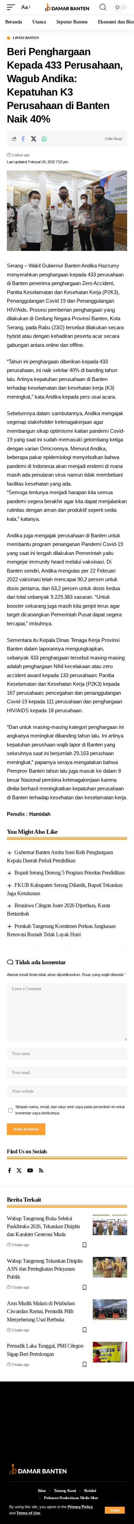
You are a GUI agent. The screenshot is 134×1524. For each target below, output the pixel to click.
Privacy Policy (80, 1507)
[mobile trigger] (13, 7)
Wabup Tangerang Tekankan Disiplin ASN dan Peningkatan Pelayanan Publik (44, 1269)
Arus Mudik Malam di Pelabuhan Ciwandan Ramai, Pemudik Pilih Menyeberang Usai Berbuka (41, 1311)
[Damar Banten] (67, 7)
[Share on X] (33, 138)
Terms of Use (28, 1513)
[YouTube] (30, 1171)
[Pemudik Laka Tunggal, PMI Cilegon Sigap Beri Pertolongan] (110, 1352)
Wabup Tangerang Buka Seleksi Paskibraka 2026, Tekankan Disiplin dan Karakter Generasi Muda (43, 1226)
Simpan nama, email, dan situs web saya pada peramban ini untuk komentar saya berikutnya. (70, 1110)
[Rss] (41, 1171)
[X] (19, 1171)
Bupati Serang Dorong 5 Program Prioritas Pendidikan (69, 873)
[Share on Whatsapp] (44, 138)
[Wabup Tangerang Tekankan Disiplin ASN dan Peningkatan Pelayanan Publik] (110, 1267)
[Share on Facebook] (23, 138)
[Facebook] (9, 1171)
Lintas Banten (26, 38)
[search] (103, 7)
